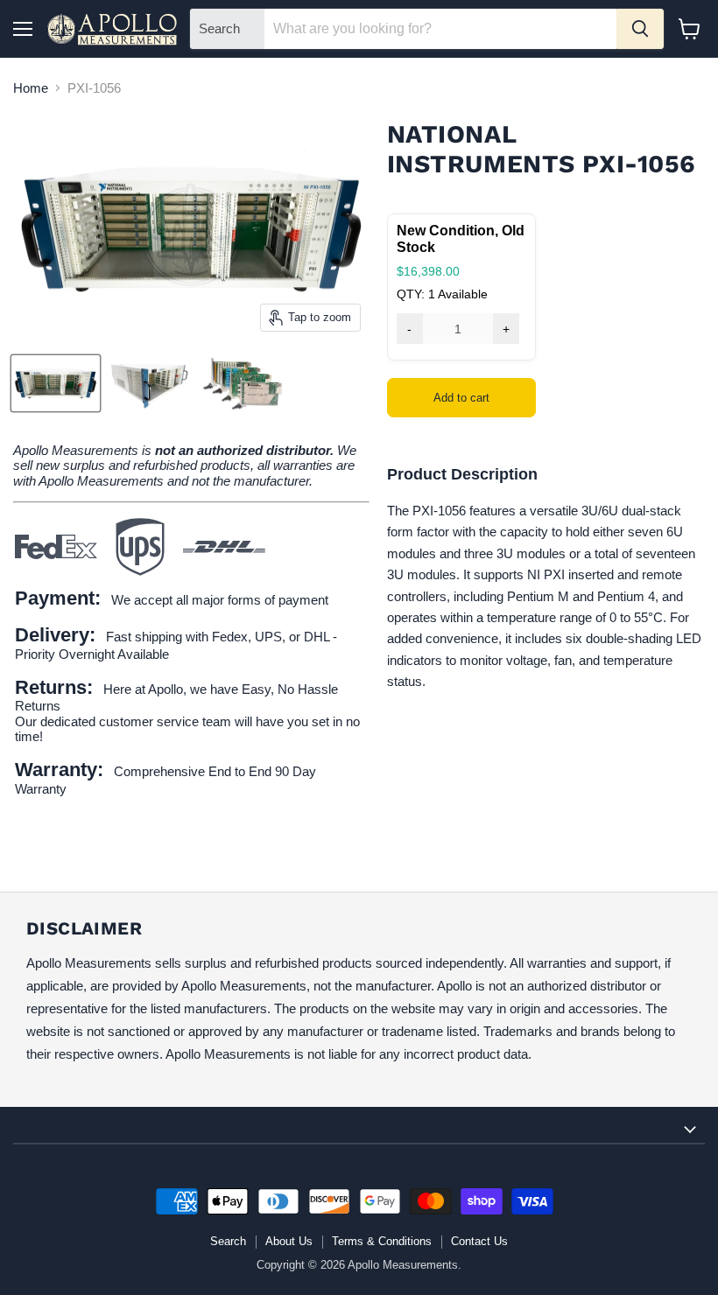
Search (228, 1241)
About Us (289, 1241)
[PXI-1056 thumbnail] (55, 383)
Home (30, 87)
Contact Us (479, 1241)
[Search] (640, 29)
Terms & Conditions (382, 1241)
